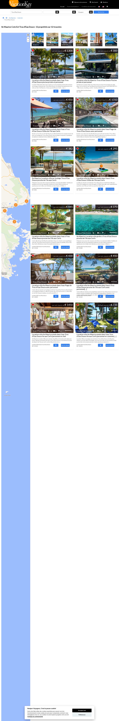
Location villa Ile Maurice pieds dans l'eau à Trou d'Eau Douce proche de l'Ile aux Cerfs (51, 237)
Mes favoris (95, 2)
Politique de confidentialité (35, 716)
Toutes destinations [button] (72, 6)
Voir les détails (65, 91)
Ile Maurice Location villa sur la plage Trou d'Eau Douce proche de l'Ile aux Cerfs (51, 179)
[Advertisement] (74, 21)
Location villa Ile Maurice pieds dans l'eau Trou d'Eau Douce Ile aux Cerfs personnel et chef (50, 335)
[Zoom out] (28, 41)
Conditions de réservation (89, 6)
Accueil (62, 6)
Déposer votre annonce (80, 2)
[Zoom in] (28, 38)
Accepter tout (82, 710)
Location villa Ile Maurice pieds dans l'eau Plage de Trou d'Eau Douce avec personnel (96, 130)
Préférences (82, 714)
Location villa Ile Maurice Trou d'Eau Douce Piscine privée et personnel (97, 81)
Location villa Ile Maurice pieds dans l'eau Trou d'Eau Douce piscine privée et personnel (50, 81)
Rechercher (101, 12)
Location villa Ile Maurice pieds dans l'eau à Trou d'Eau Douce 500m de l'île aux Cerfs (51, 130)
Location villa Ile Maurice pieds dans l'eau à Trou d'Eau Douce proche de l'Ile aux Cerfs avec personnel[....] (95, 287)
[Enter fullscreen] (28, 35)
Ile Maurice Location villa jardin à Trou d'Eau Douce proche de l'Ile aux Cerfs (97, 237)
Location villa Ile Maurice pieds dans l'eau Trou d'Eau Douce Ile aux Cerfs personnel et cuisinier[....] (96, 335)
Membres (105, 2)
